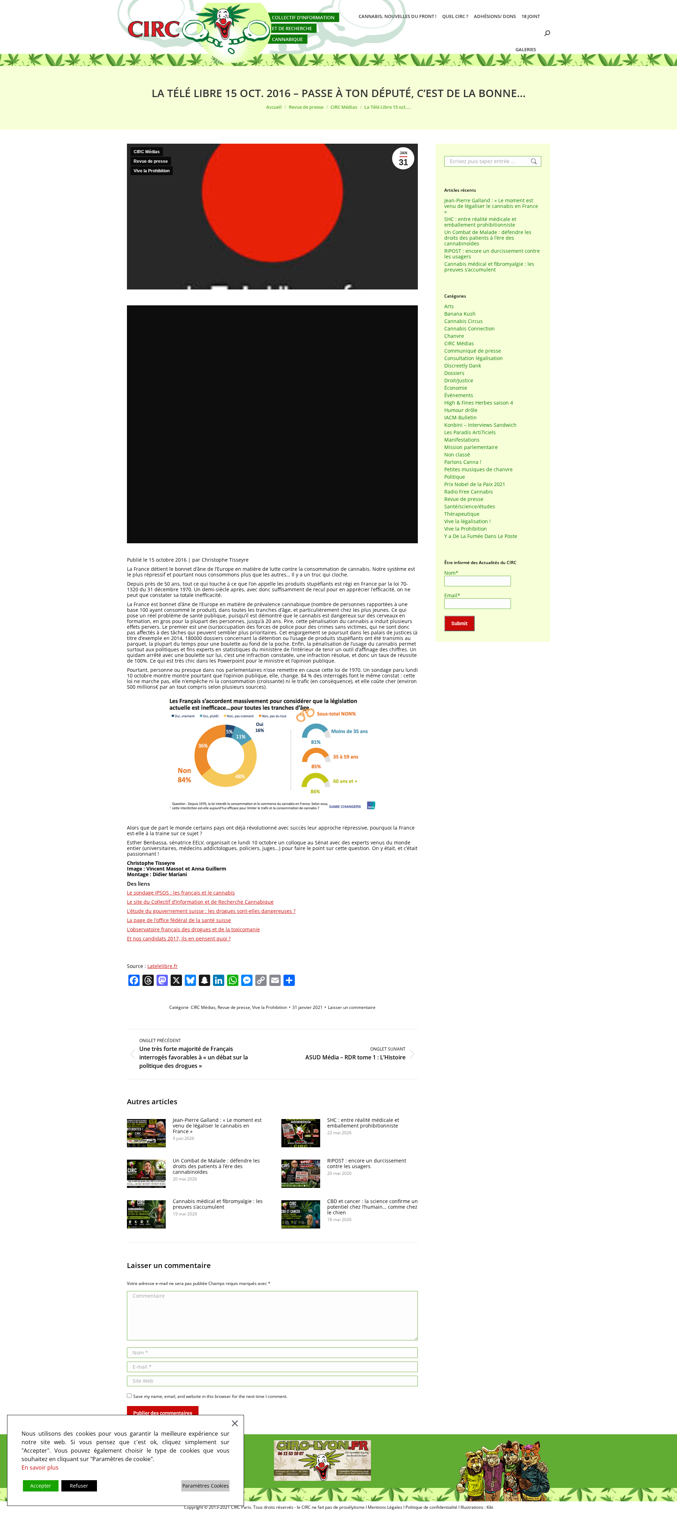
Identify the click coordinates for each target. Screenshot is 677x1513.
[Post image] (146, 1133)
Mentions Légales (385, 1507)
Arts (449, 306)
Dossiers (454, 373)
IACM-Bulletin (460, 417)
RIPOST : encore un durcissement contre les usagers (366, 1163)
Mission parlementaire (471, 447)
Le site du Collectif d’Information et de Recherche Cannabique (200, 901)
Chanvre (454, 336)
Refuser (79, 1485)
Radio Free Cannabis (468, 492)
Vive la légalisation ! (467, 521)
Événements (458, 395)
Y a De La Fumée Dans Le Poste (480, 536)
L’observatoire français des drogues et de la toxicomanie (193, 929)
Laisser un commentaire (352, 1007)
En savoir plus (40, 1467)
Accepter (40, 1485)
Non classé (457, 455)
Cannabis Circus (463, 321)
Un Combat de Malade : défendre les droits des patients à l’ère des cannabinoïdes (216, 1166)
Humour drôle (460, 410)
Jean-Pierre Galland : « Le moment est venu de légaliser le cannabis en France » (217, 1125)
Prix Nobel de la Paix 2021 (474, 484)
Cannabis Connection (469, 328)
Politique (454, 477)
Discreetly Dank (462, 366)
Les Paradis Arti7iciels (470, 432)
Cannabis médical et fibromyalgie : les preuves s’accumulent (218, 1204)
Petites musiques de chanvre (478, 469)
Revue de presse (151, 161)
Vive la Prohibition (152, 170)
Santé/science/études (469, 506)
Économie (455, 388)
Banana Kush (460, 314)
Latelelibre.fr (162, 966)
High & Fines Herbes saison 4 (478, 403)
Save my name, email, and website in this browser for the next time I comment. (210, 1396)
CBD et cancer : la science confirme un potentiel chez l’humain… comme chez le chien (372, 1206)
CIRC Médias (147, 151)
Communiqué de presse (472, 351)
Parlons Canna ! (462, 462)
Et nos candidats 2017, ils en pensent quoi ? (179, 938)
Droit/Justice (458, 380)
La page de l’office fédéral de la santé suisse (179, 920)
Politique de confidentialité (431, 1507)
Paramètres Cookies (205, 1485)
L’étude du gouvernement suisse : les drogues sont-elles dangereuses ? (211, 911)
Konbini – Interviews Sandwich (480, 425)
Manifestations (462, 440)
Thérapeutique (462, 514)
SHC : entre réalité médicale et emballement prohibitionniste (363, 1123)
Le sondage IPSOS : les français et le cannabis (181, 892)
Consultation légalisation (473, 358)
